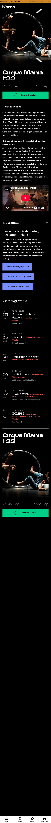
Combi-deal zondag (15, 287)
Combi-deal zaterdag (16, 277)
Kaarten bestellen (29, 95)
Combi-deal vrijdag (15, 267)
